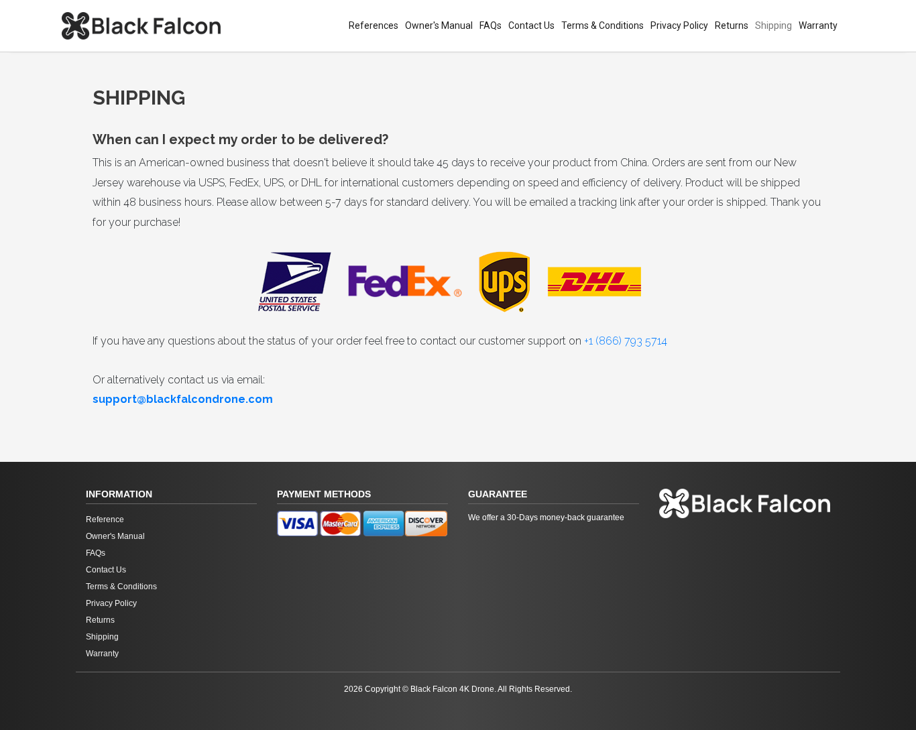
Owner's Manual (439, 25)
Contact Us (531, 25)
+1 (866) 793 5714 (625, 340)
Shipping (773, 25)
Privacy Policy (679, 25)
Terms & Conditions (602, 25)
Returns (731, 25)
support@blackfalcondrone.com (183, 399)
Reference (105, 519)
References (373, 25)
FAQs (490, 25)
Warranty (818, 25)
